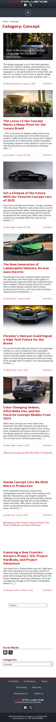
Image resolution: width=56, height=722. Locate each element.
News (44, 681)
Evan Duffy (10, 155)
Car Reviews (29, 681)
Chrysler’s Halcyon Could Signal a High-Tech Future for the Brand (27, 339)
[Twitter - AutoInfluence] (31, 5)
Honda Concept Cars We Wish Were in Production (25, 484)
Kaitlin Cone (10, 515)
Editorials (36, 687)
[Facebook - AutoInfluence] (25, 5)
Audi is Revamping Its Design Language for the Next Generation (25, 53)
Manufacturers (21, 693)
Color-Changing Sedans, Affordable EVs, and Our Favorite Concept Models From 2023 (27, 412)
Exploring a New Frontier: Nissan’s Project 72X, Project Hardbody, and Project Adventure (25, 557)
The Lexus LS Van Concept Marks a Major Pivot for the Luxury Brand (24, 124)
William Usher (11, 370)
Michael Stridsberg (13, 84)
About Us (39, 693)
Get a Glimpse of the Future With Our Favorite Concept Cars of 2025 (27, 196)
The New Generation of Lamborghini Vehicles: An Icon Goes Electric (26, 268)
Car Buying (13, 681)
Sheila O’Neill (11, 299)
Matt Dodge (10, 227)
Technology (21, 687)
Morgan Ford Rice (13, 590)
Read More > (48, 84)
